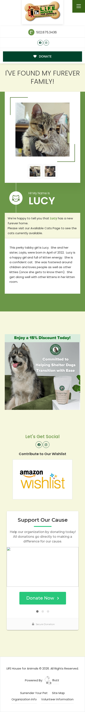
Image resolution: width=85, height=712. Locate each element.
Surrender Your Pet (34, 693)
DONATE (45, 56)
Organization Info (24, 699)
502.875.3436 (46, 32)
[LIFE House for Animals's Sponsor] (42, 372)
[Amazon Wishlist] (42, 479)
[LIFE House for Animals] (42, 11)
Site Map (58, 693)
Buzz (55, 680)
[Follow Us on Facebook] (40, 43)
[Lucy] (42, 129)
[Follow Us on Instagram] (46, 43)
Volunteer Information (57, 699)
